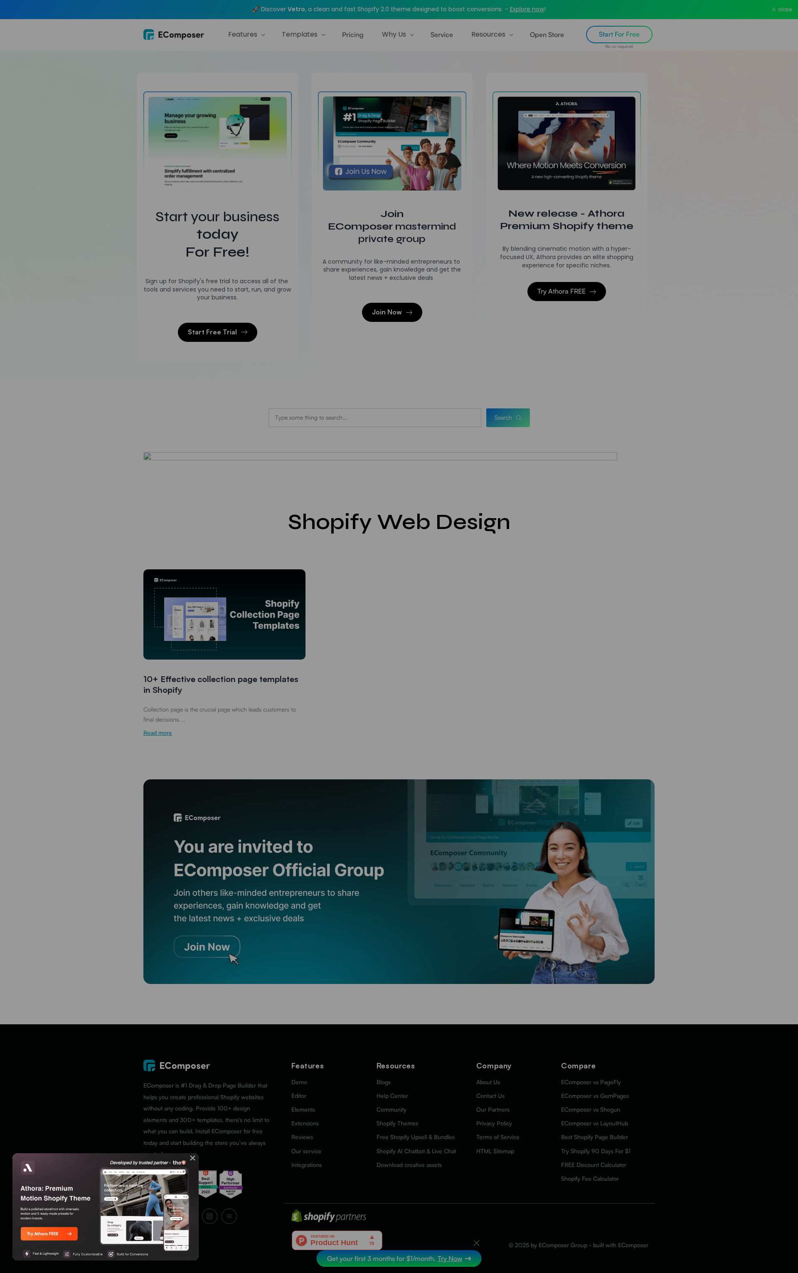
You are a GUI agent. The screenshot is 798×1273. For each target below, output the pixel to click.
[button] (192, 1158)
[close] (192, 1158)
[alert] (105, 1207)
